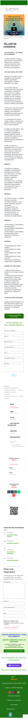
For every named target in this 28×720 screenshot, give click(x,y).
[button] (14, 2)
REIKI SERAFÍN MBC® (14, 464)
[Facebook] (12, 692)
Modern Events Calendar (16, 566)
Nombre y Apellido (9, 330)
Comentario (7, 582)
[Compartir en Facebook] (8, 491)
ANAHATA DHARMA (12, 560)
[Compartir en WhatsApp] (18, 491)
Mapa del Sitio (10, 709)
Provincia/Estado (9, 347)
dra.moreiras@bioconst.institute (20, 446)
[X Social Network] (12, 491)
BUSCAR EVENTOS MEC (13, 8)
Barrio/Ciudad (8, 341)
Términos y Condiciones (14, 700)
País (5, 352)
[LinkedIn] (15, 491)
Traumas (6, 398)
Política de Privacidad (14, 696)
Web (5, 613)
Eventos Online (16, 9)
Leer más (12, 427)
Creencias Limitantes (10, 392)
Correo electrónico (9, 607)
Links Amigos (14, 704)
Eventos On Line (8, 9)
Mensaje (6, 363)
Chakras (20, 390)
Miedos (21, 396)
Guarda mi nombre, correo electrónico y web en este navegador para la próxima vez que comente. (14, 622)
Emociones (7, 394)
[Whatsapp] (18, 692)
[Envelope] (10, 692)
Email (6, 336)
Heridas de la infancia (10, 396)
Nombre (6, 601)
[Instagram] (15, 692)
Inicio (6, 8)
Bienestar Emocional (10, 390)
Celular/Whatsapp (9, 358)
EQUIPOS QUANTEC (13, 543)
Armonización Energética (11, 388)
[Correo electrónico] (13, 495)
